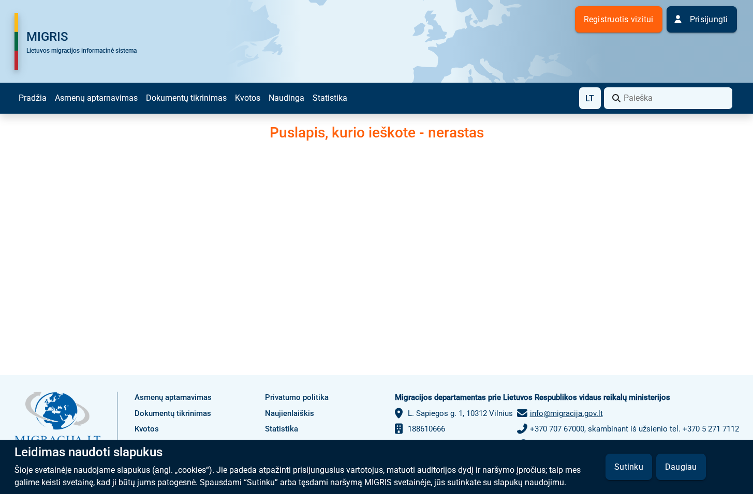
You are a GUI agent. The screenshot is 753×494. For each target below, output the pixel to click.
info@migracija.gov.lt (566, 413)
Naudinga (286, 98)
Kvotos (247, 98)
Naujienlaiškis (289, 413)
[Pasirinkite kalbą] (590, 98)
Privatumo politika (297, 397)
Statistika (330, 98)
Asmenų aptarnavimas (96, 98)
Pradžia (33, 98)
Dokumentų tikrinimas (186, 98)
